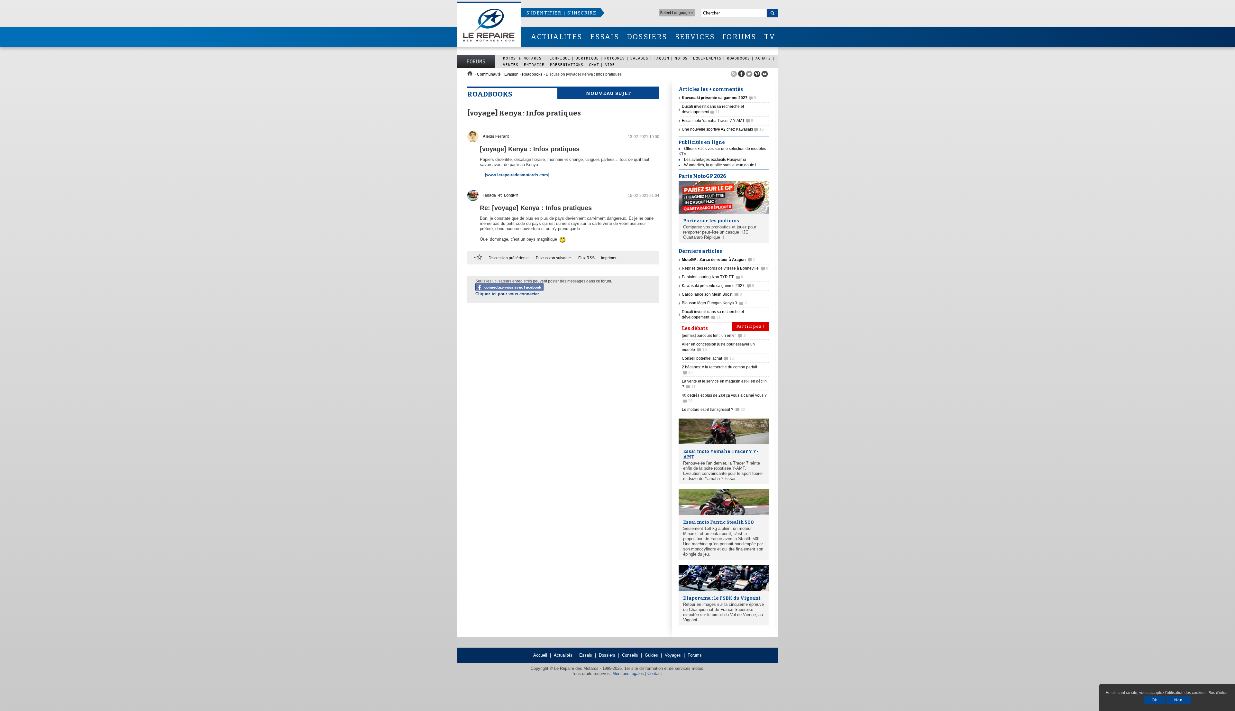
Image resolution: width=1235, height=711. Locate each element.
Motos (681, 58)
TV (769, 36)
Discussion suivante (553, 258)
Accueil (540, 655)
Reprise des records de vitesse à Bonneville (725, 268)
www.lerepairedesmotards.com (517, 174)
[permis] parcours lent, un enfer (715, 335)
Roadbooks (738, 58)
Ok (1154, 700)
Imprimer (609, 258)
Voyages (673, 655)
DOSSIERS (647, 36)
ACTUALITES (556, 36)
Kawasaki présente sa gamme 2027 (718, 285)
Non (1178, 700)
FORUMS (739, 36)
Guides (651, 655)
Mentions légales (628, 673)
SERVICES (695, 36)
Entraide (534, 64)
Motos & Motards (522, 58)
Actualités (563, 655)
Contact (654, 673)
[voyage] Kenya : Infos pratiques (530, 148)
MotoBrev (614, 58)
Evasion (511, 74)
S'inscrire (581, 13)
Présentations (566, 64)
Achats (763, 58)
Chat (594, 64)
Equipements (707, 58)
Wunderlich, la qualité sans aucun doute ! (720, 165)
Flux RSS (586, 258)
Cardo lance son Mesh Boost (712, 294)
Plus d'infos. (1217, 692)
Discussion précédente (509, 258)
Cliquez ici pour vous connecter (507, 293)
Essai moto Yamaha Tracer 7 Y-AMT (717, 120)
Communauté (489, 74)
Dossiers (607, 655)
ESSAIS (604, 36)
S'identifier (543, 13)
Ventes (510, 64)
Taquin (661, 58)
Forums (476, 61)
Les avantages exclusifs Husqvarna (715, 159)
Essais (585, 655)
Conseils (630, 655)
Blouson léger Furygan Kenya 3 (714, 303)
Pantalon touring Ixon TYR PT (712, 277)
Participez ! (750, 326)
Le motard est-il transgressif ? (713, 409)
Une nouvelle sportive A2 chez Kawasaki (723, 129)
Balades (639, 58)
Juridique (587, 58)
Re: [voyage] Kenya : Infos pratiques (536, 207)
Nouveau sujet (608, 93)
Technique (558, 58)
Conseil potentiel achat (708, 358)
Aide (610, 64)
